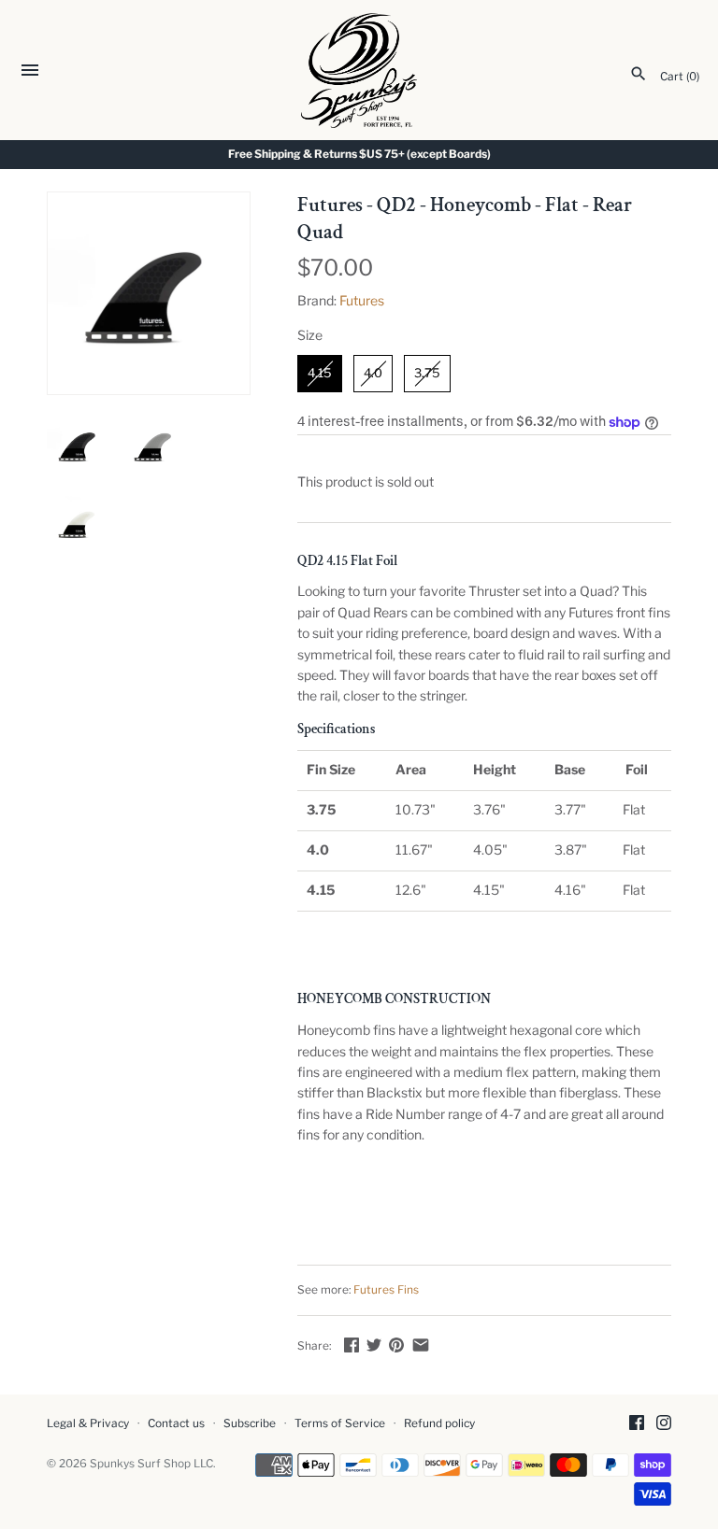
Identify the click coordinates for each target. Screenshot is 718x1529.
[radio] (319, 373)
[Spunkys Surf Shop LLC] (359, 70)
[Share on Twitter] (373, 1344)
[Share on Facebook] (351, 1344)
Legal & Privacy (88, 1423)
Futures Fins (386, 1289)
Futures (361, 300)
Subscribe (249, 1423)
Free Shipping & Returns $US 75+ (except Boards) (359, 154)
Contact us (176, 1423)
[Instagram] (663, 1424)
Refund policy (439, 1423)
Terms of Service (339, 1423)
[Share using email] (420, 1344)
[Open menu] (30, 72)
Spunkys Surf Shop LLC (151, 1463)
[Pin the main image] (396, 1344)
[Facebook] (636, 1424)
